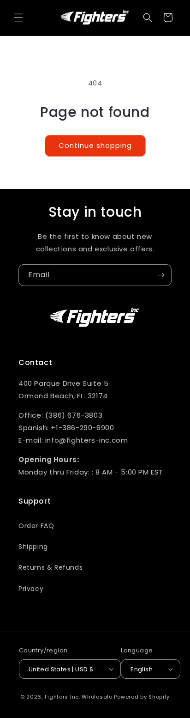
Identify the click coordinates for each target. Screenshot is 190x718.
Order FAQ (36, 525)
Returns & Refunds (50, 567)
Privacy (30, 588)
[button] (18, 17)
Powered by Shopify (142, 696)
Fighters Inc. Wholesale (79, 696)
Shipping (33, 546)
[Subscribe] (161, 275)
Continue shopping (95, 145)
